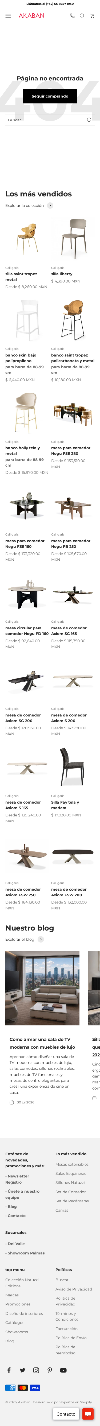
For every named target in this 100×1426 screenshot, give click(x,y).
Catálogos (14, 1322)
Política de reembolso (65, 1349)
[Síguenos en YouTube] (63, 1370)
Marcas (12, 1295)
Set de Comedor (70, 1191)
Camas (61, 1210)
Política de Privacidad (65, 1301)
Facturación (66, 1328)
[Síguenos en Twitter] (22, 1370)
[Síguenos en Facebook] (9, 1370)
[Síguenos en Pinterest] (49, 1370)
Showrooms (16, 1332)
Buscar (62, 1279)
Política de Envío (71, 1337)
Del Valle (16, 1243)
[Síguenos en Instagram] (36, 1370)
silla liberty (61, 274)
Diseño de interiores (24, 1313)
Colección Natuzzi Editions (22, 1282)
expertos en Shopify (76, 1402)
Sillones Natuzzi (70, 1182)
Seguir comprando (50, 96)
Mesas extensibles (72, 1164)
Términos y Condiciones (66, 1316)
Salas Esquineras (70, 1173)
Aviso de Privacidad (73, 1289)
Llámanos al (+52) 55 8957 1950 (50, 4)
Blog (9, 1341)
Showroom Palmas (26, 1253)
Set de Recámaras (72, 1201)
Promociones (17, 1304)
